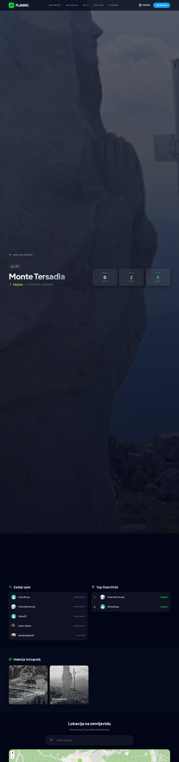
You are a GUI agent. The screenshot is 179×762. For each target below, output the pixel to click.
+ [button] (12, 753)
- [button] (12, 757)
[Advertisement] (89, 560)
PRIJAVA (144, 5)
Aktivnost (55, 5)
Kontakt (114, 5)
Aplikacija (72, 5)
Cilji (85, 5)
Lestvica (98, 5)
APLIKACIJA (161, 5)
